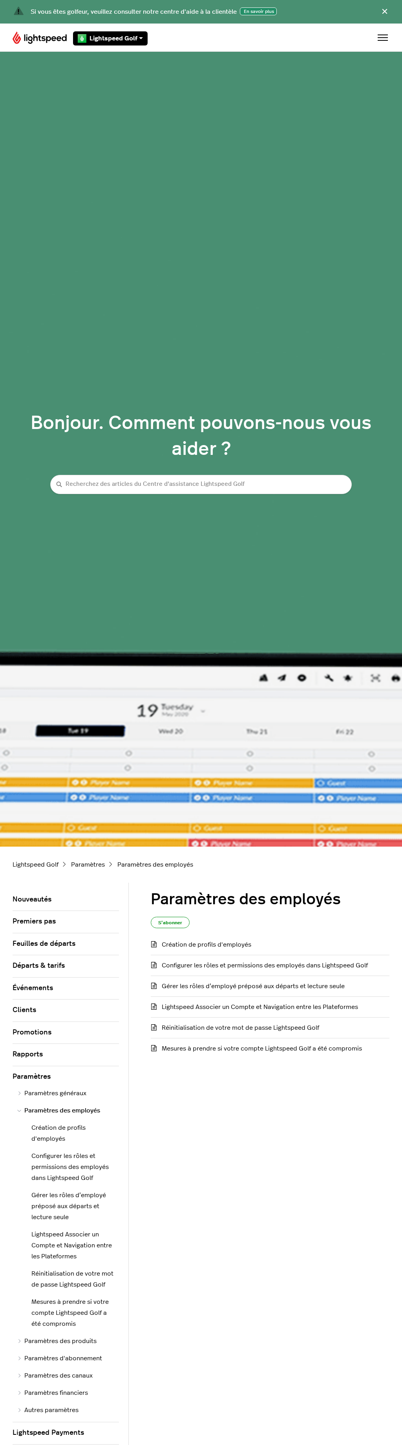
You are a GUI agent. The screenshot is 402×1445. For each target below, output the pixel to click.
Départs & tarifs (39, 965)
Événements (33, 988)
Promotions (32, 1032)
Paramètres (88, 865)
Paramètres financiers (56, 1393)
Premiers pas (34, 921)
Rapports (28, 1054)
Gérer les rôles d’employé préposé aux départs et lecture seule (253, 986)
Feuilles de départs (44, 943)
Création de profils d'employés (206, 945)
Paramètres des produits (60, 1341)
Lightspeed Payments (48, 1432)
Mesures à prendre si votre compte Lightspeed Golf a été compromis (262, 1048)
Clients (24, 1010)
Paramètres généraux (55, 1093)
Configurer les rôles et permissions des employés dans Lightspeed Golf (265, 965)
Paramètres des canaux (58, 1375)
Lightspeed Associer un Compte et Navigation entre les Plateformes (260, 1007)
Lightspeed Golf (113, 38)
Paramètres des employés (155, 865)
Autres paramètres (51, 1410)
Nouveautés (32, 899)
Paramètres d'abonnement (63, 1358)
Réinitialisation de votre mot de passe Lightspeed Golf (240, 1028)
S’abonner (170, 922)
